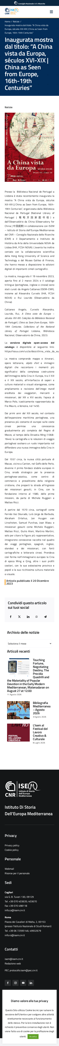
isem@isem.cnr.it (14, 959)
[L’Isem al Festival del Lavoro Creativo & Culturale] (18, 733)
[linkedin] (31, 983)
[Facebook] (11, 617)
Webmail (9, 869)
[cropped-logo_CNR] (29, 2)
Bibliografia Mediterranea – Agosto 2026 (41, 707)
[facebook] (8, 983)
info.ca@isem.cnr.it (15, 910)
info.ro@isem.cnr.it (15, 935)
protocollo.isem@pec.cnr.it (24, 970)
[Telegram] (45, 617)
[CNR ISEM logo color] (12, 9)
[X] (19, 617)
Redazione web (13, 963)
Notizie (9, 107)
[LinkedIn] (28, 617)
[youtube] (23, 983)
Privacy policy (12, 845)
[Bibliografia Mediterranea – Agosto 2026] (18, 710)
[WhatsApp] (36, 617)
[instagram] (15, 983)
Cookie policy (12, 850)
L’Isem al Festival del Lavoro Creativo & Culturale (40, 732)
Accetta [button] (33, 1036)
